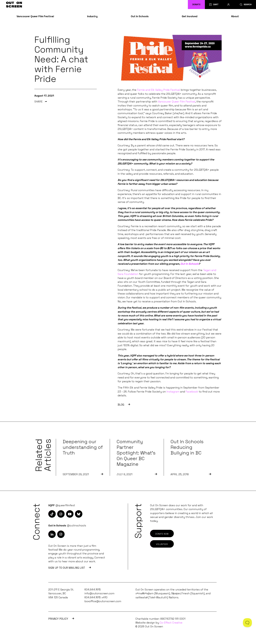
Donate (196, 4)
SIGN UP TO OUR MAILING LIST (66, 567)
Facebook (192, 391)
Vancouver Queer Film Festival (35, 16)
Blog (121, 404)
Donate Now (161, 533)
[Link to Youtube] (69, 514)
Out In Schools (140, 16)
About (235, 16)
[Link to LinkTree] (78, 514)
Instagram (173, 391)
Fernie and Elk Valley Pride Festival (158, 89)
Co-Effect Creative (171, 622)
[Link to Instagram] (52, 514)
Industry (92, 16)
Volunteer (162, 544)
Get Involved (189, 16)
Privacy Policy (58, 618)
